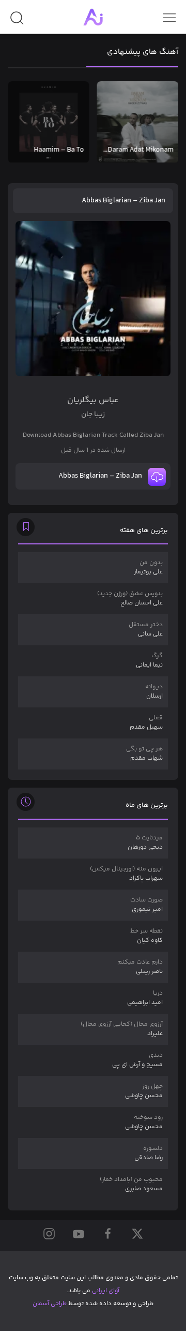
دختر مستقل (146, 629)
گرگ (149, 660)
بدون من (148, 567)
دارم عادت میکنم (140, 967)
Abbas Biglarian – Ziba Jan (123, 200)
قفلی (146, 722)
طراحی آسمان (50, 1304)
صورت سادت (146, 904)
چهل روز (144, 1091)
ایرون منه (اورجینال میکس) (126, 873)
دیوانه (154, 691)
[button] (17, 22)
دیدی (137, 1060)
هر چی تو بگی (144, 753)
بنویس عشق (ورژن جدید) (130, 598)
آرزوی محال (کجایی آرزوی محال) (122, 1029)
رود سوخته (144, 1122)
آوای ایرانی (105, 1291)
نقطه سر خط (146, 935)
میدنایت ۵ (145, 842)
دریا (145, 998)
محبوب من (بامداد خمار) (131, 1184)
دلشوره (148, 1153)
